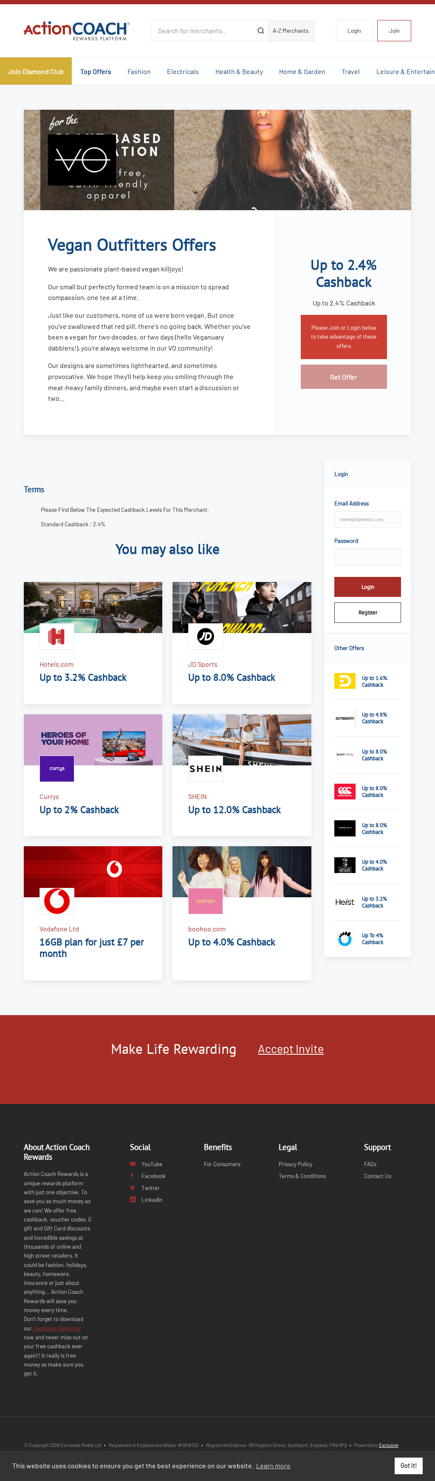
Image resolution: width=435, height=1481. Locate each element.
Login (354, 30)
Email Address (351, 503)
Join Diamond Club (36, 71)
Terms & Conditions (302, 1176)
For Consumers (222, 1164)
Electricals (183, 71)
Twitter (150, 1187)
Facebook (153, 1176)
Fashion (139, 71)
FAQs (370, 1164)
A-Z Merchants (290, 30)
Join (394, 30)
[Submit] (260, 30)
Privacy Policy (295, 1164)
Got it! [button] (409, 1465)
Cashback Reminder (57, 1328)
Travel (351, 71)
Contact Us (377, 1176)
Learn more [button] (273, 1465)
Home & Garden (302, 71)
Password (346, 540)
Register (368, 612)
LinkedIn (151, 1199)
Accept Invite (291, 1048)
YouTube (151, 1164)
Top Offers (95, 71)
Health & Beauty (239, 71)
